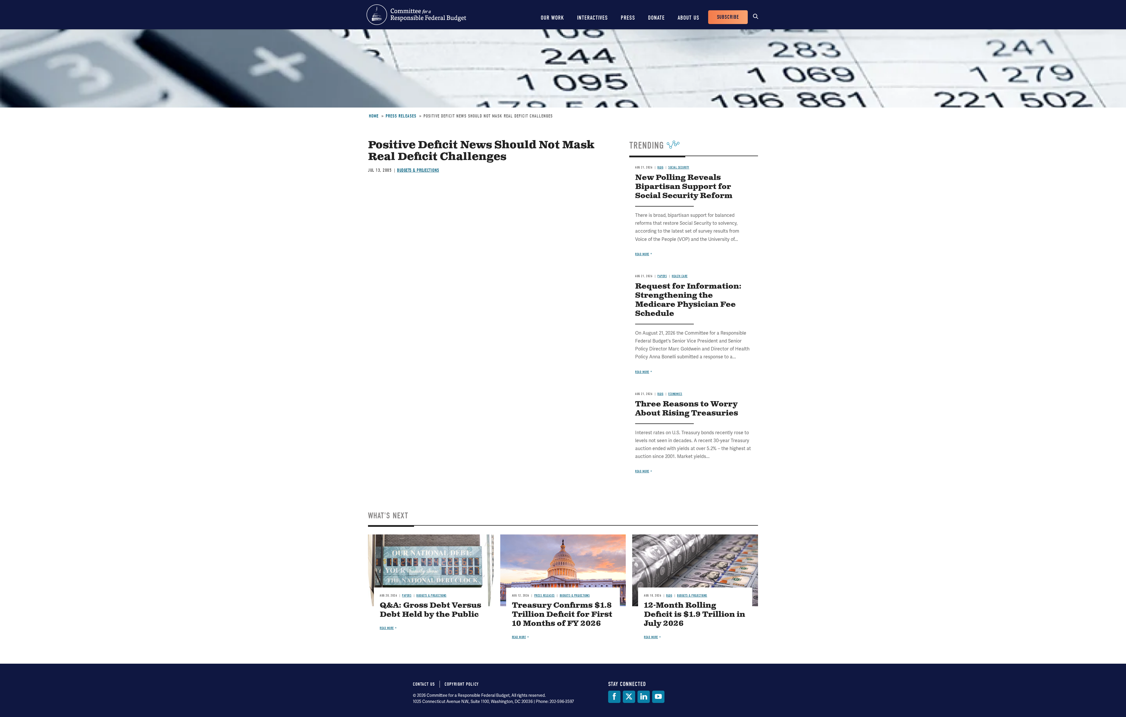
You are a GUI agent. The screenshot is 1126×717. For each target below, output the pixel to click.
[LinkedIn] (643, 697)
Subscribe (728, 17)
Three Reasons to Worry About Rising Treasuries (686, 408)
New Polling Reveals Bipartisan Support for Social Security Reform (683, 187)
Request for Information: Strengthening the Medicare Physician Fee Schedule (688, 300)
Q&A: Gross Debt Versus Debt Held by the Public (430, 610)
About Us (688, 17)
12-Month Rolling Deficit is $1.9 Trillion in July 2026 (694, 614)
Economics (675, 394)
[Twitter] (629, 697)
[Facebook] (614, 697)
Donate (656, 17)
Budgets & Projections (418, 170)
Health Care (680, 276)
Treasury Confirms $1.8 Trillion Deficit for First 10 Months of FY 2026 (562, 614)
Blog (660, 167)
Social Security (678, 167)
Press (628, 17)
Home (374, 116)
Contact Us (424, 684)
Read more (642, 254)
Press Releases (401, 116)
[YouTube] (658, 697)
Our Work (552, 17)
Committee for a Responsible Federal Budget (416, 14)
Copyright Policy (462, 684)
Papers (662, 276)
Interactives (592, 17)
